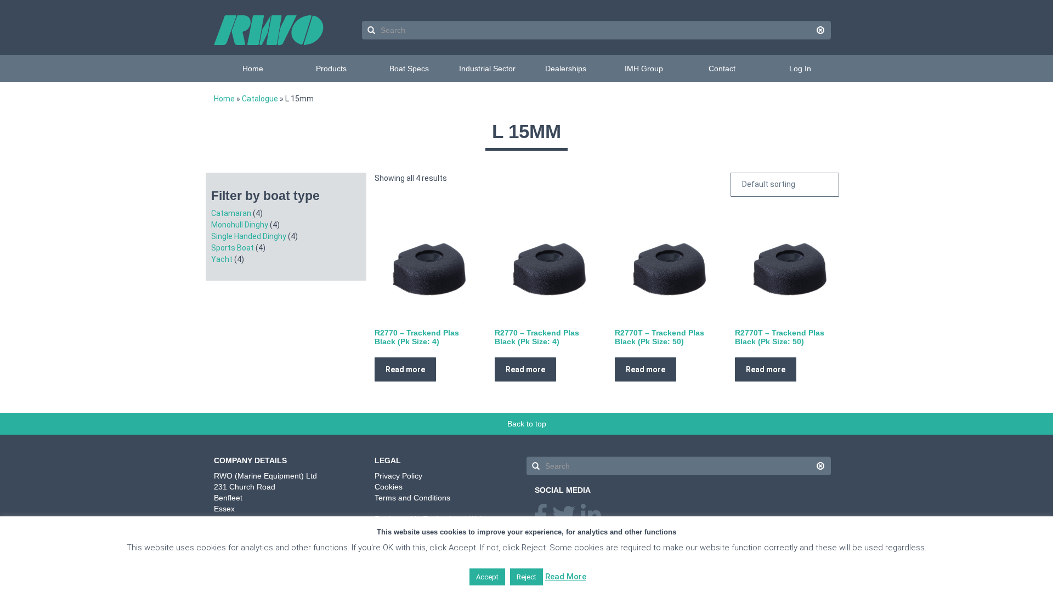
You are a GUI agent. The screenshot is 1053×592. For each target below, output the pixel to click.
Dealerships (565, 68)
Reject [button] (526, 577)
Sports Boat (232, 247)
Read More (565, 577)
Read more (405, 369)
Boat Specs (409, 68)
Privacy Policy (398, 475)
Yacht (222, 259)
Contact (722, 68)
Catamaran (231, 213)
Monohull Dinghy (239, 224)
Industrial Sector (487, 68)
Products (331, 68)
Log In (800, 68)
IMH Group (644, 68)
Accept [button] (487, 577)
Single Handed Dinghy (248, 236)
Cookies (389, 486)
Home (252, 68)
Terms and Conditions (412, 497)
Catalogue (260, 98)
